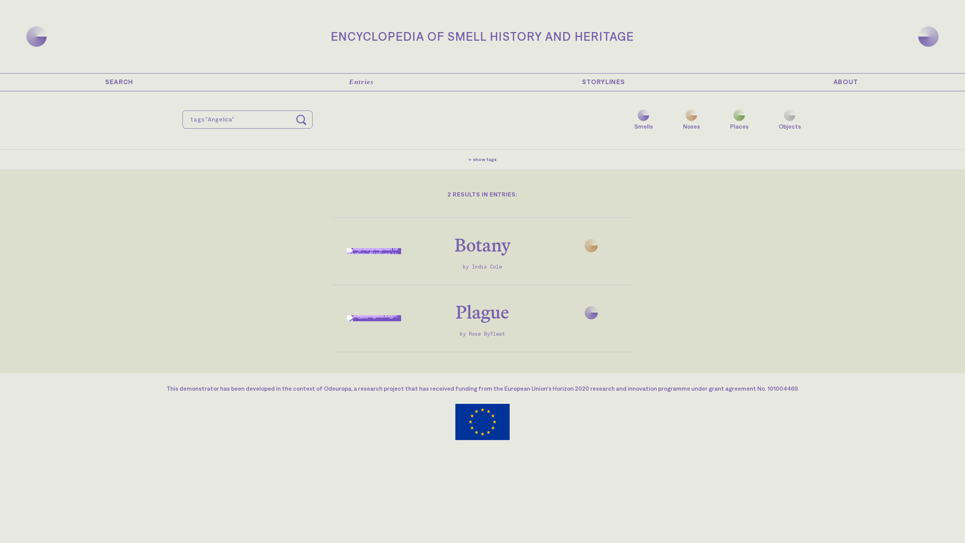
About (845, 82)
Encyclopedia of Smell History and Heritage (482, 36)
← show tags (483, 159)
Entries (361, 82)
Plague (482, 312)
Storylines (603, 82)
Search (119, 82)
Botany (483, 244)
